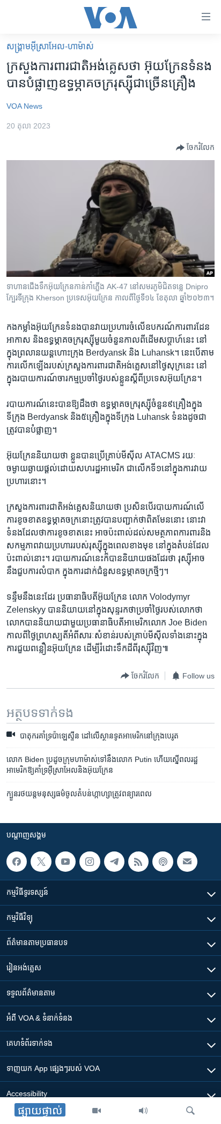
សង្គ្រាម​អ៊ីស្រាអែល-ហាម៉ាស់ (50, 46)
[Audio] (143, 1110)
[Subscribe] (187, 861)
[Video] (96, 1110)
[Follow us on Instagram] (89, 861)
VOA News (24, 106)
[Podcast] (162, 861)
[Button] (195, 147)
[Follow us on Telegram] (114, 861)
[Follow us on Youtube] (65, 861)
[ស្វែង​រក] (190, 1110)
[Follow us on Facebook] (16, 861)
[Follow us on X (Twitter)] (41, 861)
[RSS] (138, 861)
